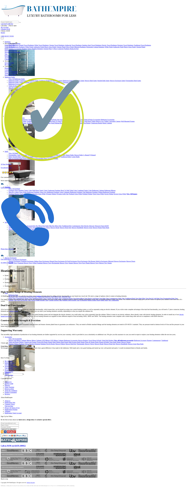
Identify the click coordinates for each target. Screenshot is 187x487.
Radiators (8, 42)
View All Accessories (15, 339)
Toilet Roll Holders (107, 340)
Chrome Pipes (47, 49)
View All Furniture (14, 189)
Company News (10, 405)
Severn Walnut (108, 194)
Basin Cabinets (107, 123)
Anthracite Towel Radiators (73, 45)
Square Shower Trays (75, 263)
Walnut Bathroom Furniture (106, 192)
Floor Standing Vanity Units (23, 190)
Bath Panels (64, 342)
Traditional (164, 340)
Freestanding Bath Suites (133, 80)
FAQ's (9, 374)
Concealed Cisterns (115, 121)
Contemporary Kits (78, 226)
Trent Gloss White (98, 194)
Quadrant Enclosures (27, 261)
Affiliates (7, 411)
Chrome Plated (61, 47)
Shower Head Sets (65, 227)
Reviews (7, 394)
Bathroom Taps (13, 295)
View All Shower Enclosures (17, 259)
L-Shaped (86, 155)
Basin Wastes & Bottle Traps (104, 342)
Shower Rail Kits (70, 344)
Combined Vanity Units (84, 190)
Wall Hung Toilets (89, 121)
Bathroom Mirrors (110, 190)
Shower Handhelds (77, 227)
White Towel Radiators (41, 45)
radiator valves (13, 311)
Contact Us (8, 382)
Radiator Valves (27, 49)
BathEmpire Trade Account (13, 413)
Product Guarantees (11, 392)
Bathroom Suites (10, 77)
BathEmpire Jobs (10, 402)
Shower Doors (130, 261)
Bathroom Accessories (107, 119)
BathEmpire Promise (11, 409)
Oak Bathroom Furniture (90, 192)
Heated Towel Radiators (26, 45)
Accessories (8, 337)
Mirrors (29, 340)
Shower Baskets (83, 340)
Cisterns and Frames (30, 342)
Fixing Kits (40, 342)
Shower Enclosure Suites (117, 80)
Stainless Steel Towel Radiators (91, 45)
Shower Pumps (97, 227)
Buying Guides (9, 371)
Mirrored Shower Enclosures (117, 261)
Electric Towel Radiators (109, 45)
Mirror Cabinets (36, 340)
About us (7, 401)
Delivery (7, 385)
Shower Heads (54, 227)
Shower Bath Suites (91, 80)
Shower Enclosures (11, 258)
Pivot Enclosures (82, 261)
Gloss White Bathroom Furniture (29, 192)
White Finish (29, 47)
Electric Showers (89, 226)
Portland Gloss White (75, 194)
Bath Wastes (81, 342)
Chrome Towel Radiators (56, 45)
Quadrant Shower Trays (25, 263)
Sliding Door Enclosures (41, 261)
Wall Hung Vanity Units (39, 190)
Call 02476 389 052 (7, 24)
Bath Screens (73, 342)
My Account (4, 27)
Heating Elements (37, 49)
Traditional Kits (66, 226)
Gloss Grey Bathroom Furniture (49, 192)
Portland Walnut (87, 194)
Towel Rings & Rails (94, 340)
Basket (3, 32)
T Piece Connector (58, 49)
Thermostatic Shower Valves (85, 344)
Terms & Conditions (11, 390)
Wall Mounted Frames (128, 121)
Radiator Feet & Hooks (48, 344)
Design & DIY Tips (11, 367)
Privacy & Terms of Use (12, 408)
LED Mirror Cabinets (57, 340)
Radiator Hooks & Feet (71, 49)
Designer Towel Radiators (125, 45)
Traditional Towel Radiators (142, 45)
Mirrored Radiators (80, 47)
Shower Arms (88, 227)
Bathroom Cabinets (98, 190)
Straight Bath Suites (103, 80)
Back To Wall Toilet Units (69, 190)
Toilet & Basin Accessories (92, 119)
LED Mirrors (46, 340)
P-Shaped (93, 155)
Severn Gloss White (120, 194)
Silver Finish (70, 47)
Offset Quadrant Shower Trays (42, 263)
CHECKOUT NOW (7, 36)
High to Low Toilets (102, 121)
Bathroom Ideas (9, 363)
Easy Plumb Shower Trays (90, 263)
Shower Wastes (126, 342)
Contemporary (156, 340)
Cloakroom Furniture (53, 190)
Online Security (31, 482)
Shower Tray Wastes (105, 263)
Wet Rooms (91, 261)
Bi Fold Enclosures (71, 261)
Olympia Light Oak (62, 194)
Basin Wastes (48, 342)
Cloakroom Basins (96, 123)
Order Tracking (9, 387)
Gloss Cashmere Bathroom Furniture (71, 192)
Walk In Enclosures (102, 261)
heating (38, 296)
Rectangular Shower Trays (60, 263)
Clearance (8, 372)
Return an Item (9, 389)
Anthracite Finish (38, 47)
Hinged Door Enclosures (57, 261)
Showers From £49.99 (102, 226)
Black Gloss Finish (50, 47)
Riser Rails (105, 227)
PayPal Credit (9, 383)
